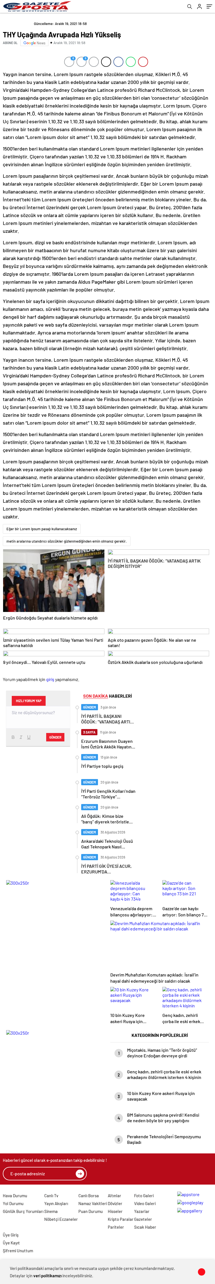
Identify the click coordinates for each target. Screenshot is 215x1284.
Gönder (55, 737)
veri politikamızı (47, 1275)
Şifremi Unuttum (18, 1250)
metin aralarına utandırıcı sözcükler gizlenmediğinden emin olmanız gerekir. (66, 541)
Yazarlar (141, 1211)
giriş (50, 679)
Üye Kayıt (11, 1242)
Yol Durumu (13, 1203)
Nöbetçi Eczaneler (61, 1219)
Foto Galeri (144, 1195)
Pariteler (116, 1227)
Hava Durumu (15, 1195)
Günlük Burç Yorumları (23, 1211)
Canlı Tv (51, 1195)
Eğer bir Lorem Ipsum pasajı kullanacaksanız (41, 529)
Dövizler (115, 1203)
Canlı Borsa (88, 1195)
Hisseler (115, 1211)
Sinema (51, 1211)
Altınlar (114, 1195)
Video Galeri (145, 1203)
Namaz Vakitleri (92, 1203)
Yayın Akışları (56, 1203)
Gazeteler (143, 1219)
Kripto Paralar (121, 1219)
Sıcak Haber (145, 1227)
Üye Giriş (10, 1234)
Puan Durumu (90, 1211)
